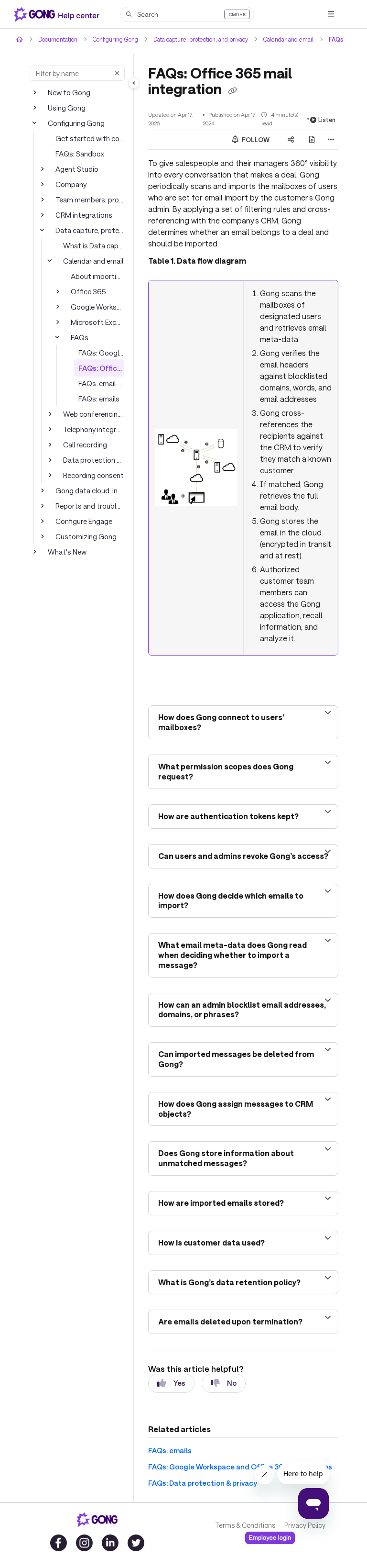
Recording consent (93, 475)
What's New (67, 551)
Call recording (85, 444)
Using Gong (67, 107)
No (232, 1383)
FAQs (336, 39)
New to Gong (69, 92)
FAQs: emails (98, 398)
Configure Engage (83, 521)
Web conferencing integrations (93, 414)
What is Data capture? (93, 245)
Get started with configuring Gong (89, 138)
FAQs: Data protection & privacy (202, 1483)
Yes (179, 1383)
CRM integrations (83, 215)
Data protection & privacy (93, 460)
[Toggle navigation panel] (134, 83)
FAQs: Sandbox (79, 153)
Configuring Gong (115, 39)
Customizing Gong (86, 536)
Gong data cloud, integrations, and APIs (89, 490)
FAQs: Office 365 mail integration (101, 368)
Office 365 (88, 291)
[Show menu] (330, 14)
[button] (187, 14)
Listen (326, 119)
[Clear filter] (117, 73)
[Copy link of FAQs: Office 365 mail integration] (232, 90)
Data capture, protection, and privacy (200, 39)
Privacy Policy (304, 1525)
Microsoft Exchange (97, 322)
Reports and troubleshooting (89, 505)
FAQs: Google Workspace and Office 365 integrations (101, 352)
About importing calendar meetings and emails (97, 276)
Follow (255, 140)
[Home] (58, 14)
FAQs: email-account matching (101, 383)
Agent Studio (76, 169)
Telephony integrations (93, 429)
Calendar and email (288, 39)
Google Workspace (97, 306)
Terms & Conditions (245, 1525)
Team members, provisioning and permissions (89, 199)
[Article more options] (330, 139)
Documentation (57, 39)
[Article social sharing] (291, 139)
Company (70, 184)
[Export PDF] (312, 139)
